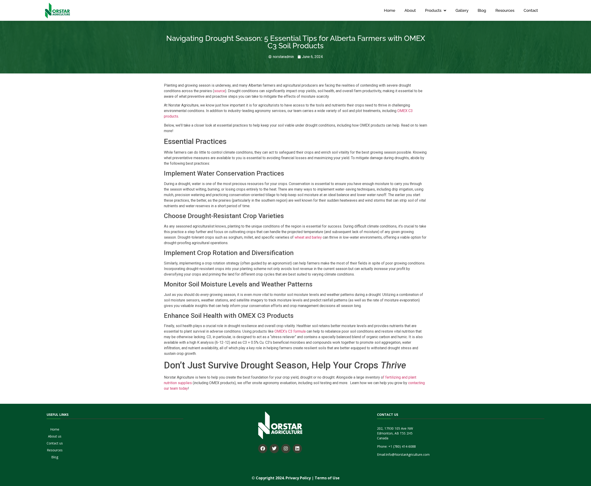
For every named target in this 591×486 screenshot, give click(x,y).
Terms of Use (327, 477)
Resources (504, 10)
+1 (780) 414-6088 (402, 446)
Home (389, 10)
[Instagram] (285, 448)
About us (54, 436)
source (219, 91)
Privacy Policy (298, 477)
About (410, 10)
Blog (482, 10)
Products (433, 10)
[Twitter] (274, 448)
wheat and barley (308, 237)
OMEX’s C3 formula (290, 331)
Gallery (461, 10)
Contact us (55, 443)
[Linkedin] (297, 448)
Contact (531, 10)
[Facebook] (262, 448)
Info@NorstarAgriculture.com (408, 454)
